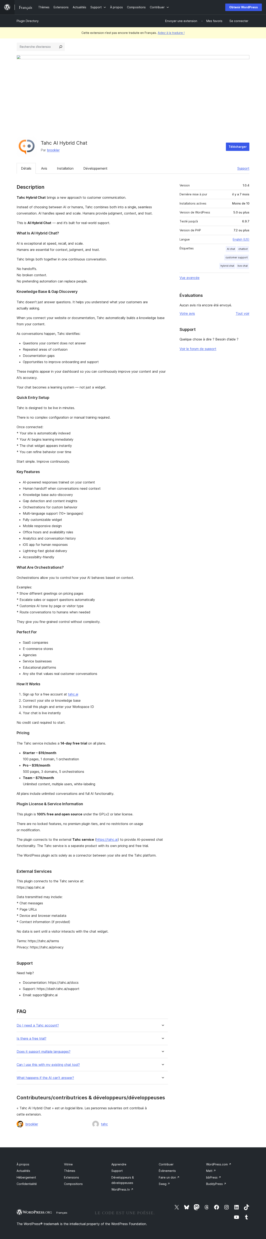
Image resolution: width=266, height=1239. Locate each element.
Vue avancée (190, 278)
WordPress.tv (122, 1189)
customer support (236, 257)
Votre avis (187, 313)
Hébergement (26, 1177)
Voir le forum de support (198, 349)
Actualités (23, 1170)
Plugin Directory (28, 21)
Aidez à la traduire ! (171, 33)
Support (243, 168)
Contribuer (166, 1164)
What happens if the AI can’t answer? (45, 1078)
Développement (95, 168)
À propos (23, 1164)
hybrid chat (227, 265)
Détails (26, 168)
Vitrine (68, 1164)
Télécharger (238, 146)
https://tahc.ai (107, 839)
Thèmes (69, 1170)
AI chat (231, 248)
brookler (53, 150)
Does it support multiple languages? (43, 1052)
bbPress (213, 1177)
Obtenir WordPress (243, 7)
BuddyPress (216, 1184)
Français (61, 1212)
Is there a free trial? (31, 1039)
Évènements (167, 1170)
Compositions (73, 1184)
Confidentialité (27, 1184)
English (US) (241, 239)
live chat (243, 265)
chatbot (243, 248)
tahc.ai (73, 694)
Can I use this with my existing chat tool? (48, 1065)
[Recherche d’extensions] (61, 47)
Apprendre (118, 1164)
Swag (164, 1184)
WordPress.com (218, 1164)
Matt (211, 1170)
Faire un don (169, 1177)
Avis (44, 168)
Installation (65, 168)
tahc (104, 1124)
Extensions (71, 1177)
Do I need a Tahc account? (38, 1025)
